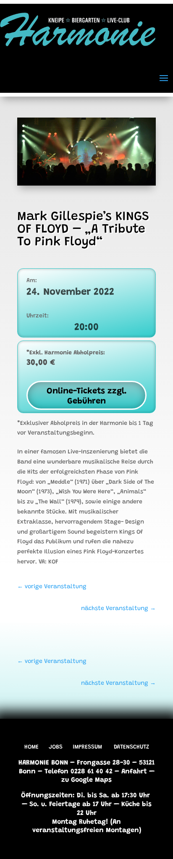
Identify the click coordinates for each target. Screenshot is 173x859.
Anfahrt (134, 771)
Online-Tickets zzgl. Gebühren (87, 396)
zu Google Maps (86, 780)
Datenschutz (131, 747)
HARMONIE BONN (43, 762)
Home (31, 747)
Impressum (87, 747)
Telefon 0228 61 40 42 (79, 771)
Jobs (56, 747)
